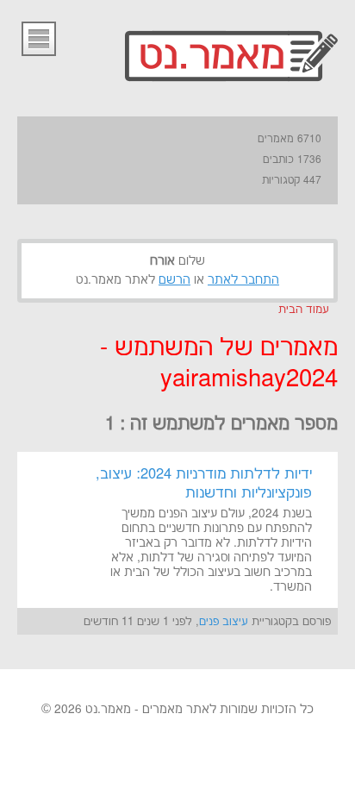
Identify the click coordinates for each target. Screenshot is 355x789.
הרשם (174, 280)
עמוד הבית (303, 309)
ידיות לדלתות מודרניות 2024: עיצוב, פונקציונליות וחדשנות (204, 484)
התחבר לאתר (243, 280)
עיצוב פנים (223, 622)
